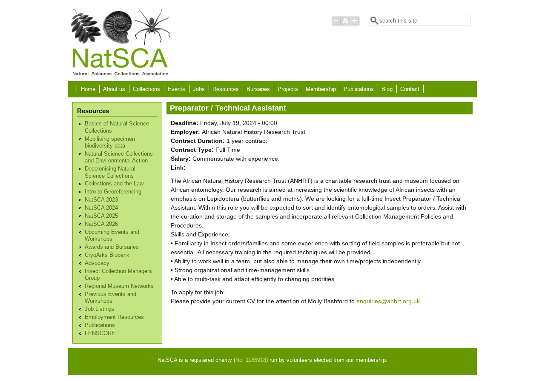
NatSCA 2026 (101, 224)
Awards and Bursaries (112, 247)
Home (88, 89)
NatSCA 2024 (101, 208)
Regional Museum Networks (119, 286)
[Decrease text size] (336, 24)
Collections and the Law (114, 184)
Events (176, 89)
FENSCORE (100, 333)
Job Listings (100, 309)
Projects (288, 89)
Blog (387, 89)
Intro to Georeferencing (113, 192)
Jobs (199, 89)
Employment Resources (114, 317)
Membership (321, 89)
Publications (359, 89)
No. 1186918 (250, 360)
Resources (225, 89)
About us (114, 89)
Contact (409, 89)
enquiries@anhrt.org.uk (388, 301)
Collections (146, 89)
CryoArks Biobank (107, 255)
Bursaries (258, 89)
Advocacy (97, 263)
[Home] (120, 74)
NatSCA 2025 (101, 216)
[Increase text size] (355, 24)
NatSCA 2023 (101, 200)
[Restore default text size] (345, 24)
